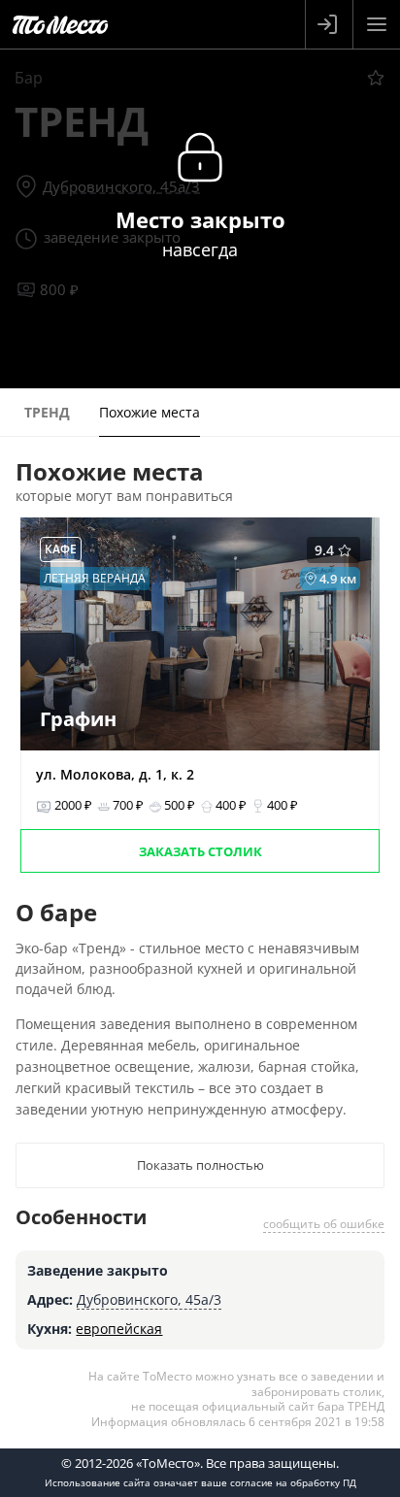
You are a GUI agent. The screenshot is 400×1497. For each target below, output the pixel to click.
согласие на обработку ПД (293, 1482)
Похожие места (149, 412)
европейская (119, 1328)
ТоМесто (60, 24)
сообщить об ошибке (323, 1223)
